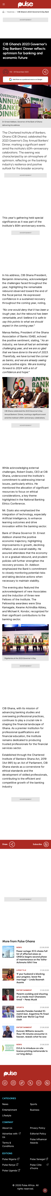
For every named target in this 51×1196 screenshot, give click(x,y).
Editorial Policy (38, 1133)
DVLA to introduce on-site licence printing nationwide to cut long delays (32, 1051)
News (19, 947)
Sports (20, 1007)
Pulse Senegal (37, 1159)
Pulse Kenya (8, 1164)
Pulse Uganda (9, 1170)
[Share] (45, 72)
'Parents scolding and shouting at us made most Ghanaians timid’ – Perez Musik (32, 997)
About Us (7, 1128)
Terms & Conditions (8, 1144)
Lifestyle (21, 970)
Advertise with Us (9, 1135)
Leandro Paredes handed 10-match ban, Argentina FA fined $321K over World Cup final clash (32, 1015)
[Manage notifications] (45, 1190)
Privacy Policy (37, 1128)
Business (10, 12)
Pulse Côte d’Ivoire (36, 1166)
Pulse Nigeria (9, 1159)
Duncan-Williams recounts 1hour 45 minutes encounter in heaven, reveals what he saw (31, 1034)
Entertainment (24, 990)
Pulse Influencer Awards (38, 1141)
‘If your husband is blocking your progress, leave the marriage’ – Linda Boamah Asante (30, 978)
